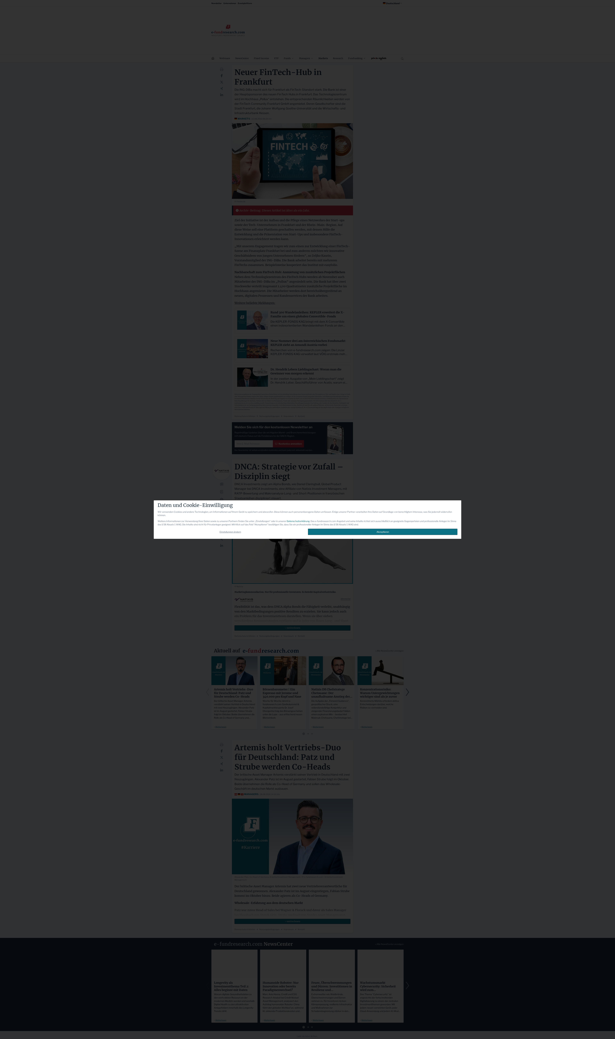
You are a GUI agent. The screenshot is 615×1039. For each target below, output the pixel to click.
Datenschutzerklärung (298, 521)
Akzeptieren (383, 531)
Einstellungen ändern (230, 531)
